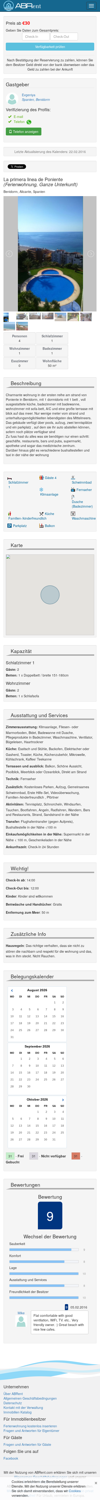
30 (62, 1030)
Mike (21, 1313)
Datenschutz (12, 1403)
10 (12, 1016)
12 (28, 1016)
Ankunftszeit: (16, 846)
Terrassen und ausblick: (25, 766)
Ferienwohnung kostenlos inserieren (30, 1426)
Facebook (10, 1458)
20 (37, 1023)
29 (54, 1030)
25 (20, 1030)
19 (28, 1023)
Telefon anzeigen (25, 131)
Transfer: (13, 821)
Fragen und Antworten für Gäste (27, 1444)
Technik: (13, 778)
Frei (21, 1156)
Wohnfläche (52, 361)
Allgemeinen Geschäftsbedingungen (30, 1398)
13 (37, 1016)
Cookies (75, 1490)
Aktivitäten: (15, 804)
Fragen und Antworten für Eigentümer (31, 1430)
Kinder (11, 896)
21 (45, 1023)
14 (45, 1016)
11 (20, 1016)
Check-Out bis (17, 888)
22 (54, 1023)
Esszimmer (19, 361)
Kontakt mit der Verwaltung (23, 1407)
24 (12, 1030)
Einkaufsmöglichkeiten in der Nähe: (34, 834)
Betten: (11, 675)
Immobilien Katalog (17, 1412)
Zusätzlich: (14, 786)
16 (62, 1016)
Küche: (11, 748)
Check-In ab (15, 880)
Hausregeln (15, 945)
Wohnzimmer (19, 348)
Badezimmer (52, 348)
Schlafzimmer (52, 336)
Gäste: (11, 669)
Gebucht (13, 1162)
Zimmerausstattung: (22, 727)
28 (45, 1030)
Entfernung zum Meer (23, 912)
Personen (19, 336)
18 (20, 1023)
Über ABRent (13, 1393)
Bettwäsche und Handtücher (28, 904)
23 (62, 1023)
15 (54, 1016)
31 (12, 1037)
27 (37, 1030)
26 (28, 1030)
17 (12, 1023)
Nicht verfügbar (53, 1156)
